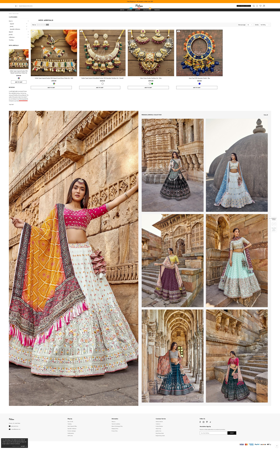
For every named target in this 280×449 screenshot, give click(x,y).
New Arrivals (15, 13)
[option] (19, 66)
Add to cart (18, 82)
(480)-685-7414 (14, 426)
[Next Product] (27, 59)
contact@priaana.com (15, 429)
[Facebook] (200, 422)
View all (266, 115)
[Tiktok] (210, 422)
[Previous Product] (10, 59)
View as (34, 25)
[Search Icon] (254, 6)
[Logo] (139, 5)
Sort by (256, 25)
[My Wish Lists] (260, 6)
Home (10, 13)
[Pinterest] (207, 422)
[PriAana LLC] (173, 165)
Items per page (241, 25)
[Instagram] (203, 422)
